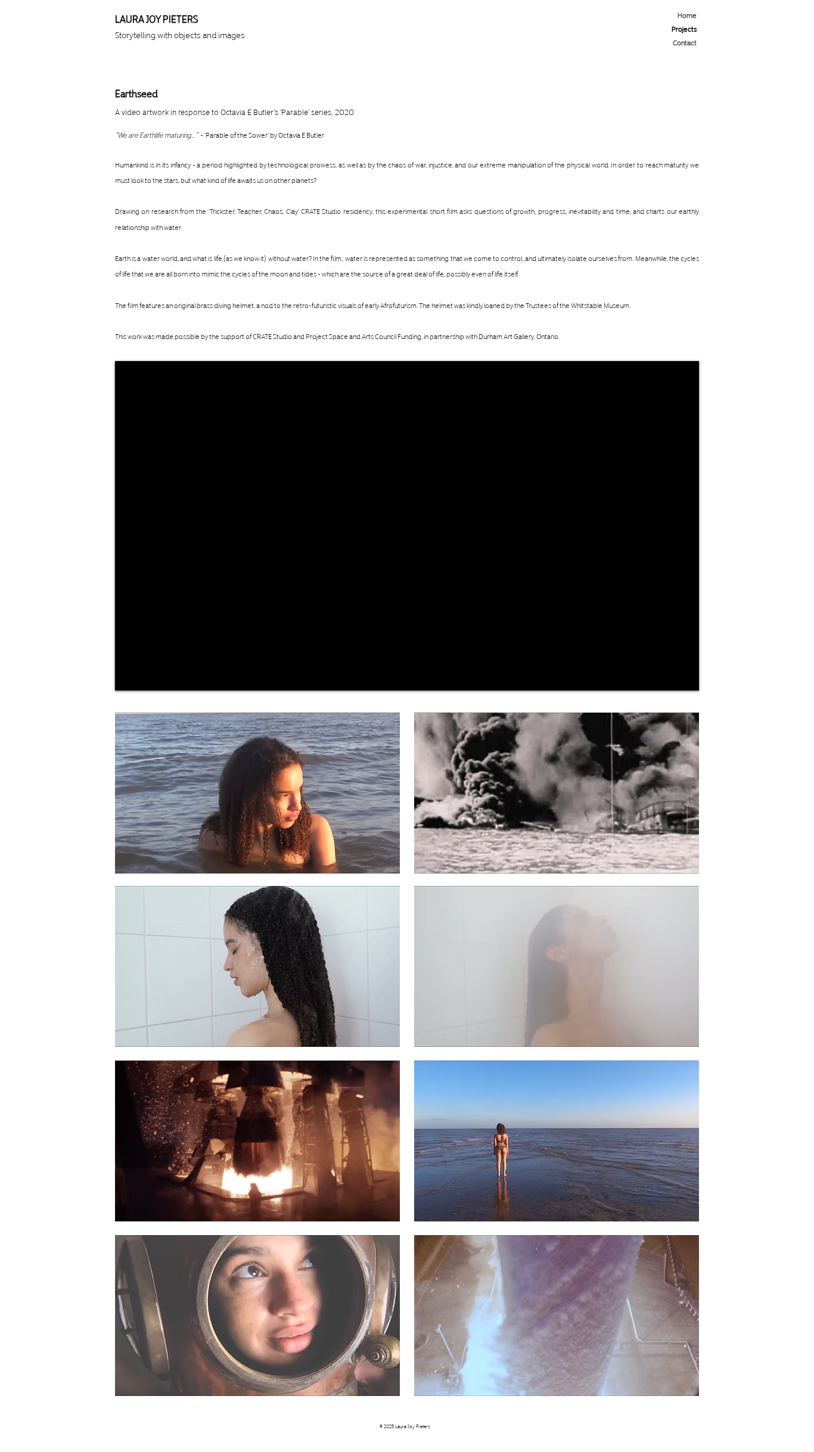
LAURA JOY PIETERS (156, 18)
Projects (684, 28)
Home (687, 14)
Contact (685, 42)
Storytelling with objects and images (180, 34)
